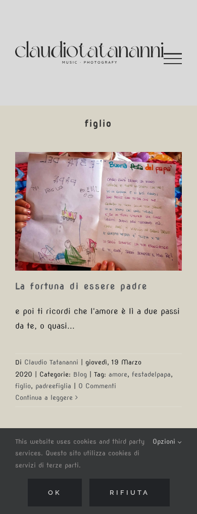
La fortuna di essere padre (81, 286)
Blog (80, 374)
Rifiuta (130, 492)
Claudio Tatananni (51, 362)
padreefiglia (53, 386)
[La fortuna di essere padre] (98, 211)
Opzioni (165, 441)
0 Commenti (97, 386)
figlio (23, 386)
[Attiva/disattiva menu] (173, 58)
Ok (55, 492)
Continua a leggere (44, 397)
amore (118, 374)
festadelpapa (151, 374)
